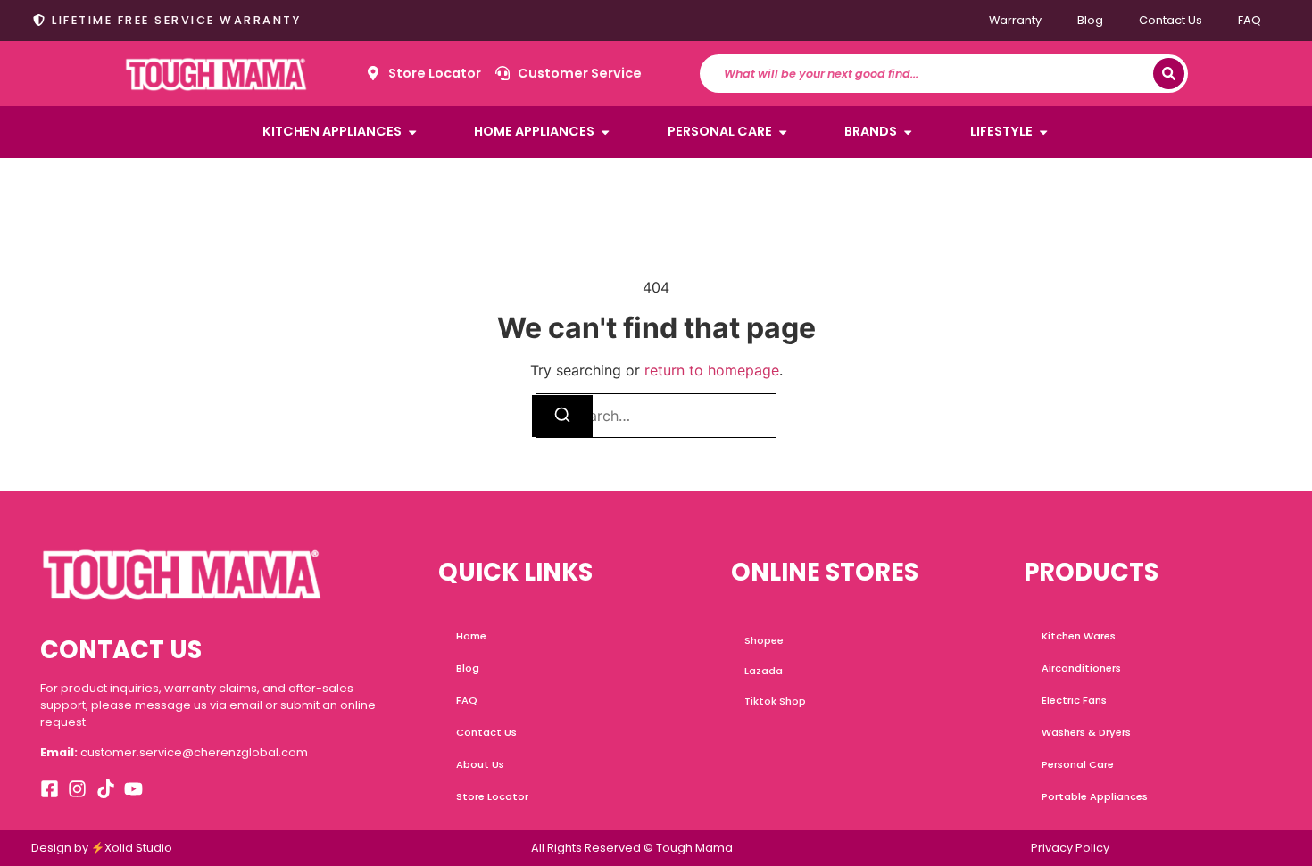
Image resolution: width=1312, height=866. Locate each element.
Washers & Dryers (1086, 732)
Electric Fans (1074, 700)
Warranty (1015, 20)
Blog (1090, 20)
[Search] (1168, 73)
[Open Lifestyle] (1043, 132)
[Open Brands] (907, 132)
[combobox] (935, 73)
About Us (480, 764)
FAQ (1249, 20)
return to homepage (711, 370)
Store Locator (492, 796)
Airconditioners (1081, 668)
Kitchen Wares (1079, 636)
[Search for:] (656, 415)
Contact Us (1170, 20)
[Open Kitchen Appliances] (412, 132)
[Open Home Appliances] (605, 132)
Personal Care (1078, 764)
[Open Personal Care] (782, 132)
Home (471, 636)
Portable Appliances (1095, 796)
